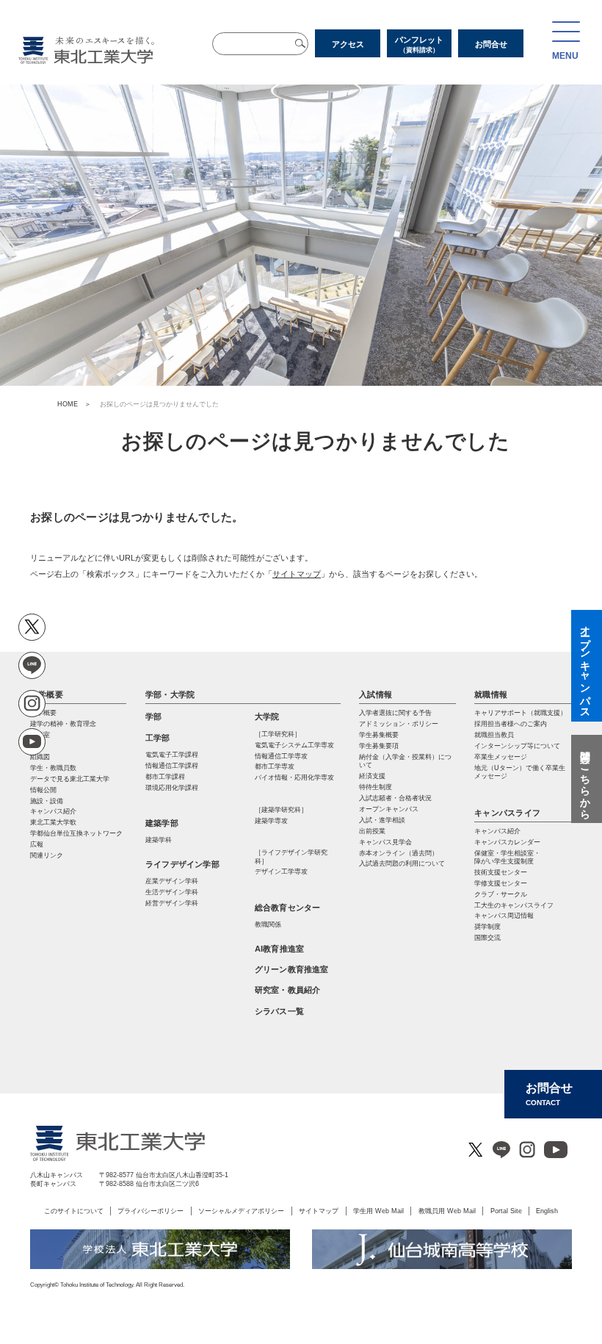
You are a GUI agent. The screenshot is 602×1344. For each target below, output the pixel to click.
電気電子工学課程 (171, 754)
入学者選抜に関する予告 (395, 712)
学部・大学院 (170, 694)
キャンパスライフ (507, 812)
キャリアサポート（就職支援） (520, 712)
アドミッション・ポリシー (398, 723)
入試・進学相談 (382, 820)
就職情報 (490, 694)
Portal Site (506, 1211)
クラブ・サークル (500, 894)
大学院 (267, 716)
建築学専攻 (271, 820)
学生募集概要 (379, 735)
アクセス (348, 44)
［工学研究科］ (278, 734)
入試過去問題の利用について (402, 863)
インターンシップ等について (517, 746)
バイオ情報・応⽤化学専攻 (294, 777)
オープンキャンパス (388, 809)
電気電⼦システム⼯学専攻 (294, 745)
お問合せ (491, 44)
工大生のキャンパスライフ (514, 905)
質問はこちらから (585, 779)
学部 (153, 716)
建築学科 (158, 840)
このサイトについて (74, 1211)
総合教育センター (288, 907)
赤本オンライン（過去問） (398, 853)
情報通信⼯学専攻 (281, 756)
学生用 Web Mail (378, 1211)
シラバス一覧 (279, 1011)
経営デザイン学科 (171, 903)
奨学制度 (487, 926)
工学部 (157, 737)
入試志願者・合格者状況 (395, 798)
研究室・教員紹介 (288, 989)
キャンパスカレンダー (507, 842)
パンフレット (419, 44)
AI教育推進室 (280, 948)
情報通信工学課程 (171, 765)
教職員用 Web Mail (447, 1211)
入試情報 (375, 694)
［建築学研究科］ (281, 809)
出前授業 (372, 831)
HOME (67, 404)
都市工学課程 (165, 776)
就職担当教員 (494, 735)
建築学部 (161, 823)
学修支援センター (500, 883)
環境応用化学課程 (171, 787)
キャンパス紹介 (497, 831)
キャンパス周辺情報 (504, 915)
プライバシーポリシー (150, 1211)
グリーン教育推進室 (292, 969)
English (547, 1211)
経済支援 (372, 776)
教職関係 (268, 924)
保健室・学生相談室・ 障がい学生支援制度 (507, 857)
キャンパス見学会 (385, 842)
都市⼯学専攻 (274, 766)
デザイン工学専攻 (281, 871)
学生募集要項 (379, 746)
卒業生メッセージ (500, 757)
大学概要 (46, 694)
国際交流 (487, 937)
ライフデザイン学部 (182, 864)
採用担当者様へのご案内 (510, 723)
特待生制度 (375, 787)
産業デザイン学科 (171, 881)
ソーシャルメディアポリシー (241, 1211)
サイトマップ (296, 573)
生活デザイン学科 (171, 892)
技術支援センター (500, 872)
